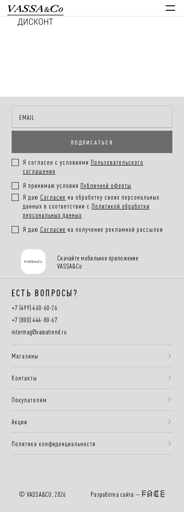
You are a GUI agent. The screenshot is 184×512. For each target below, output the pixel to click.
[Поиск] (93, 8)
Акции (19, 421)
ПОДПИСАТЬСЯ (92, 142)
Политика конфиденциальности (54, 443)
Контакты (24, 377)
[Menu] (170, 8)
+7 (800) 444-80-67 (34, 320)
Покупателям (29, 399)
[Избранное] (112, 8)
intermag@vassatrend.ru (39, 332)
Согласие (53, 196)
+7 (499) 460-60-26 (34, 307)
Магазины (25, 355)
